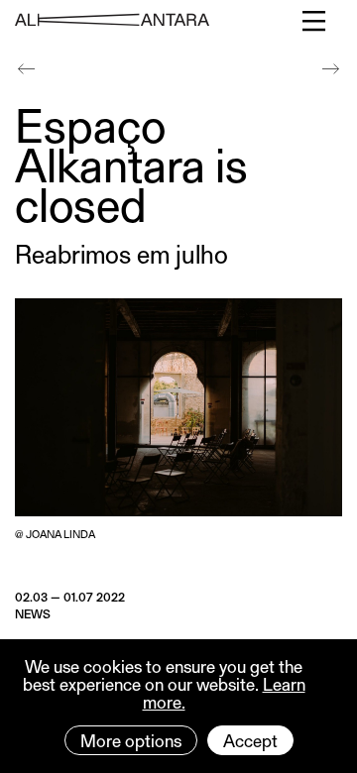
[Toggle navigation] (315, 21)
